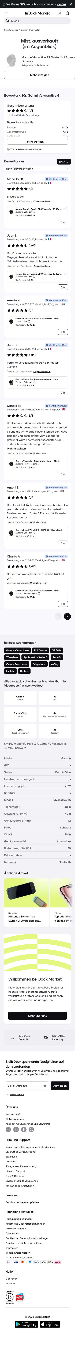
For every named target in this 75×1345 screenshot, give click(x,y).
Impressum (12, 1247)
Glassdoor (11, 1278)
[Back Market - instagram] (8, 1129)
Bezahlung (11, 1156)
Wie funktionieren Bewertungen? (26, 149)
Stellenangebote (15, 1119)
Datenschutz (13, 1233)
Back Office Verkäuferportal (21, 1151)
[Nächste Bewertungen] (67, 616)
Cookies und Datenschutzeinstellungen (27, 1238)
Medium (10, 1283)
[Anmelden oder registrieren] (59, 13)
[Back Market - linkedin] (16, 1129)
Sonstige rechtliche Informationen (24, 1243)
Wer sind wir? (13, 1114)
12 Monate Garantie (16, 1228)
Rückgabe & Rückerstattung (21, 1166)
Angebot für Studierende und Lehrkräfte (28, 1123)
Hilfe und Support (15, 1171)
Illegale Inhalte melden (18, 1252)
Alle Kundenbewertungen (20, 1185)
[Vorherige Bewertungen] (58, 616)
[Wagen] (67, 13)
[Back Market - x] (31, 1129)
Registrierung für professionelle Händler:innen (31, 1147)
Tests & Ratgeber (15, 1176)
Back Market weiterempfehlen (22, 1202)
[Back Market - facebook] (24, 1129)
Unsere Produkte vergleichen (22, 1180)
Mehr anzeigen (16, 448)
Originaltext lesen (41, 201)
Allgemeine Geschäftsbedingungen (25, 1223)
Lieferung (11, 1161)
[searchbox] (40, 20)
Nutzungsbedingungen (19, 1218)
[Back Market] (37, 13)
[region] (37, 903)
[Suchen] (7, 21)
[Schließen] (71, 4)
